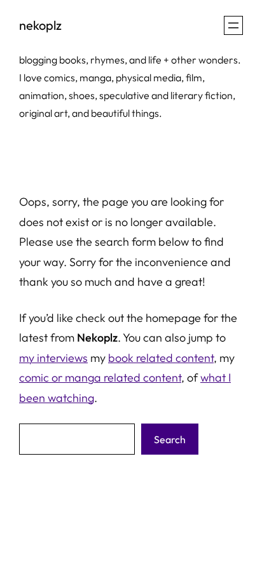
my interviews (53, 358)
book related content (161, 358)
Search (170, 439)
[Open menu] (233, 25)
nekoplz (40, 25)
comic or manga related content (100, 377)
